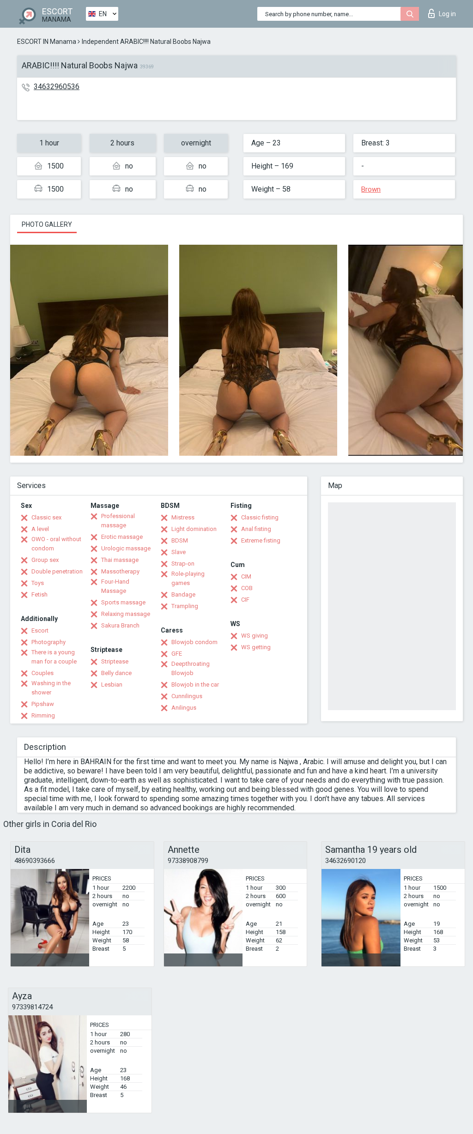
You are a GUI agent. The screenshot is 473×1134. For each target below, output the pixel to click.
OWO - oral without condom (56, 544)
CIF (245, 599)
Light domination (194, 528)
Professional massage (118, 521)
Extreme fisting (260, 540)
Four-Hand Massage (115, 586)
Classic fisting (260, 517)
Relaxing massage (125, 613)
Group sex (45, 559)
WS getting (256, 647)
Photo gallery (47, 224)
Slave (178, 552)
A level (40, 528)
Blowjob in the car (195, 684)
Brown (371, 189)
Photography (48, 642)
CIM (246, 576)
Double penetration (57, 571)
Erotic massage (122, 536)
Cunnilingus (186, 696)
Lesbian (111, 684)
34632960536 (56, 86)
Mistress (182, 517)
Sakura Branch (120, 625)
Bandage (183, 594)
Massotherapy (120, 571)
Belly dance (116, 673)
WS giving (254, 635)
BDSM (179, 540)
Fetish (39, 594)
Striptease (114, 661)
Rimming (43, 715)
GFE (176, 653)
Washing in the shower (51, 688)
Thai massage (120, 559)
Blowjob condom (194, 642)
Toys (37, 582)
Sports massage (123, 602)
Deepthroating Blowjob (190, 668)
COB (247, 588)
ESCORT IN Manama (46, 41)
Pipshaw (42, 703)
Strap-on (182, 563)
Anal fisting (256, 528)
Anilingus (183, 707)
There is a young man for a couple (54, 657)
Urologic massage (126, 548)
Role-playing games (188, 578)
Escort (40, 630)
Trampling (184, 606)
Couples (42, 673)
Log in (447, 14)
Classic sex (46, 517)
